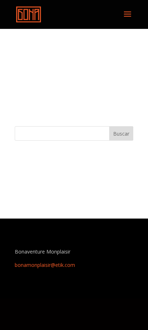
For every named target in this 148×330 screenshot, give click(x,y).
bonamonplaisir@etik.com (45, 264)
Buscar (121, 133)
